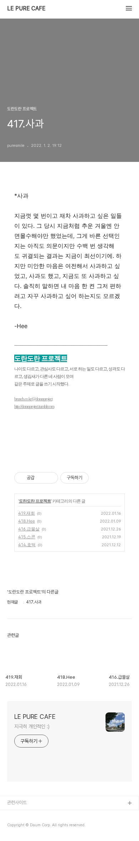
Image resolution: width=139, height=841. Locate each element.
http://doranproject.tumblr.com (34, 406)
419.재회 (26, 513)
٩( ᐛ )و (14, 826)
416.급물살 (29, 529)
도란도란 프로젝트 (35, 501)
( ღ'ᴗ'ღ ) (15, 815)
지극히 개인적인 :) (32, 726)
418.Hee (26, 521)
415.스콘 (26, 536)
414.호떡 (27, 544)
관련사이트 (17, 802)
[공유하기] (41, 477)
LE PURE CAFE (26, 8)
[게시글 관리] (50, 477)
